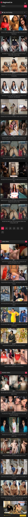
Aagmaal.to (7, 2)
